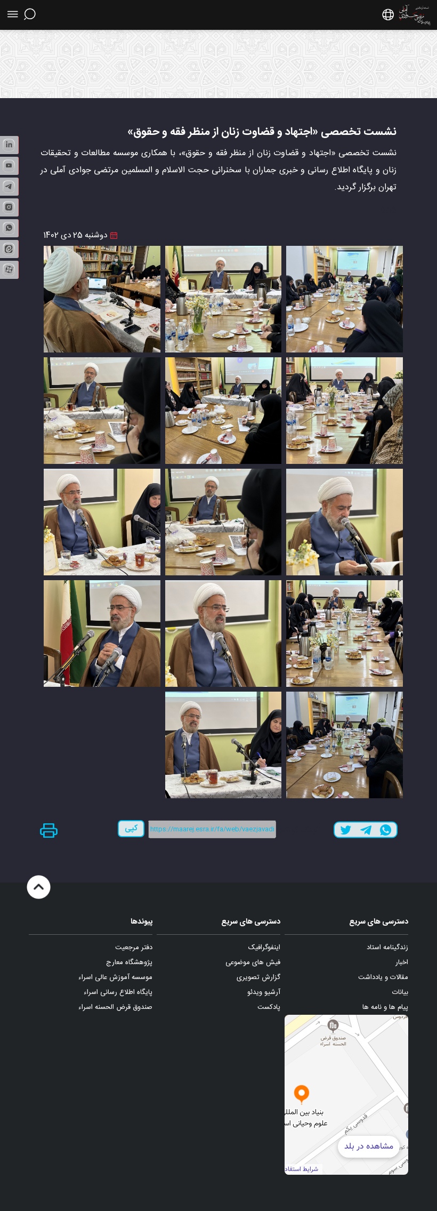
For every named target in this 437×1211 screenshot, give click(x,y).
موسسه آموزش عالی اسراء (115, 977)
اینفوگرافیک (264, 947)
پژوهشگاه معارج (129, 962)
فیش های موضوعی (252, 962)
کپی (131, 828)
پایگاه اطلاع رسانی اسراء (118, 992)
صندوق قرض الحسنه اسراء (115, 1007)
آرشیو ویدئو (263, 992)
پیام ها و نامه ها (385, 1007)
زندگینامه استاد (387, 947)
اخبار (401, 962)
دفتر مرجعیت (133, 947)
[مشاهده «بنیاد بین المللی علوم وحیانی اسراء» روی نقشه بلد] (301, 1095)
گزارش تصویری (258, 977)
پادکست (268, 1007)
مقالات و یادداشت (383, 977)
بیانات (400, 992)
